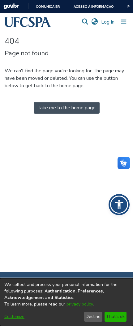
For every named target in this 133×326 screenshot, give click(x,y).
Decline (93, 316)
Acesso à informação (94, 7)
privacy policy (79, 304)
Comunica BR (48, 7)
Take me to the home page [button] (67, 107)
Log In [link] (108, 22)
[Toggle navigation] (123, 22)
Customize (14, 316)
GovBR (11, 6)
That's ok (115, 316)
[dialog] (66, 302)
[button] (28, 22)
